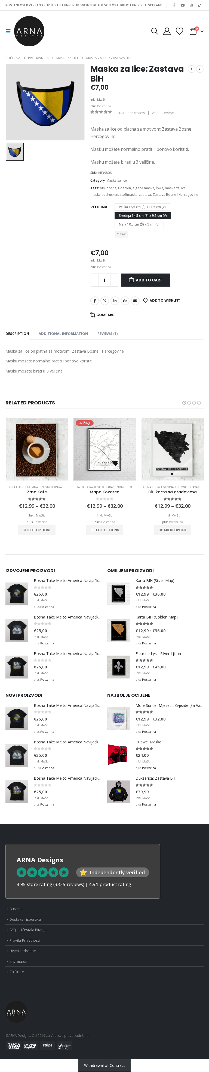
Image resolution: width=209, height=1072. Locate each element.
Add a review (163, 112)
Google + (125, 300)
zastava (145, 194)
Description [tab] (17, 333)
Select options (37, 530)
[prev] (191, 69)
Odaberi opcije (172, 530)
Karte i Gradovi (88, 487)
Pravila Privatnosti (25, 940)
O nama (16, 908)
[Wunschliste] (179, 31)
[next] (200, 69)
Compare (105, 315)
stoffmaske (128, 194)
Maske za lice (116, 180)
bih (102, 188)
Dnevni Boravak (51, 487)
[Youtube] (182, 5)
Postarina (104, 106)
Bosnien (124, 188)
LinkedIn (114, 300)
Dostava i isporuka (25, 919)
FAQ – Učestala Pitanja (28, 929)
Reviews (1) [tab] (107, 333)
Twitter (104, 300)
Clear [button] (121, 234)
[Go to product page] (37, 449)
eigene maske (143, 188)
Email (135, 300)
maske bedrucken (104, 194)
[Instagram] (191, 5)
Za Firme (17, 971)
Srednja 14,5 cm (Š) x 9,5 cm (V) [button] (143, 215)
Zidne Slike (124, 487)
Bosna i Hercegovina (22, 487)
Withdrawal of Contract (104, 1065)
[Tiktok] (199, 5)
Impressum (19, 961)
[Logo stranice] (29, 31)
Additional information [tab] (63, 333)
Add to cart (149, 280)
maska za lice (175, 188)
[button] (9, 31)
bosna (111, 188)
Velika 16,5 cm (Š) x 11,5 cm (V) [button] (142, 207)
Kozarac (108, 487)
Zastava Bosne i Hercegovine (175, 194)
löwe (159, 188)
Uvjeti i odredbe (23, 950)
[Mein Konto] (166, 31)
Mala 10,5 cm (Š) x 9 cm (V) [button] (139, 224)
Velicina (98, 206)
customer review (130, 112)
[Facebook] (174, 5)
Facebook (94, 300)
